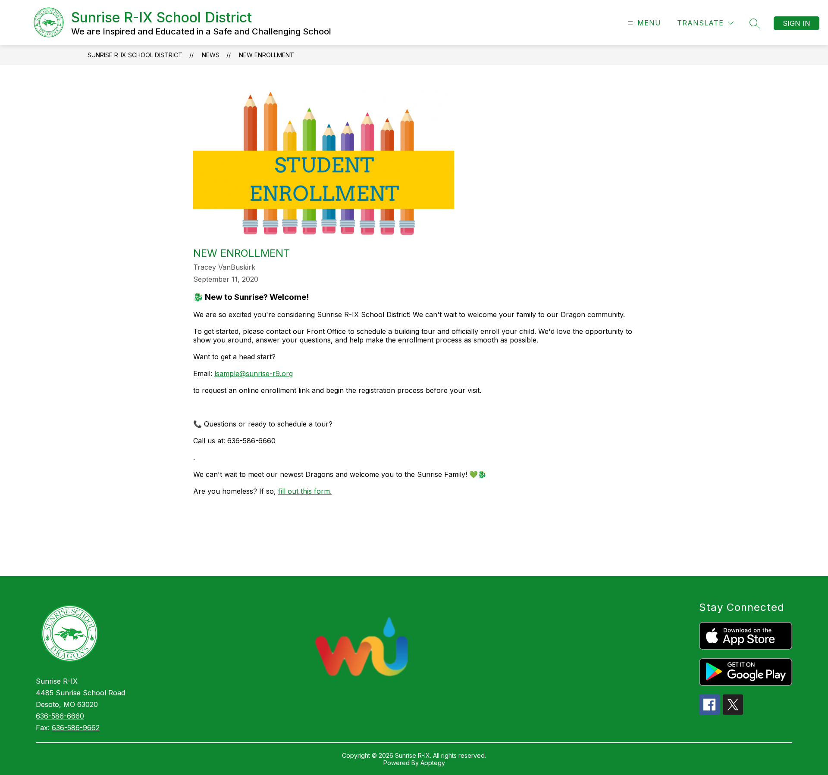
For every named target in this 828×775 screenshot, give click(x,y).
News (211, 55)
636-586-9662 (76, 727)
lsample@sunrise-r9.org (253, 373)
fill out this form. (305, 491)
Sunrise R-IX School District (135, 55)
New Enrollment (266, 55)
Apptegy (432, 762)
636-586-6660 (60, 716)
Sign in (796, 23)
